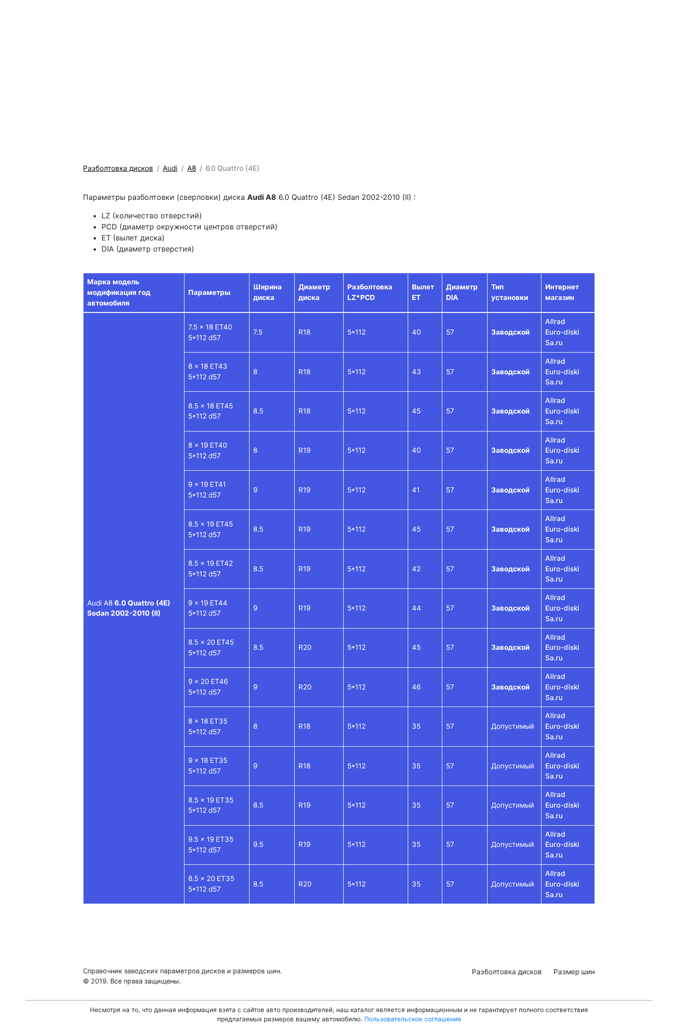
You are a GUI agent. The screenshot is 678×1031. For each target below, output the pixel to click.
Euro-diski (562, 332)
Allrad (555, 321)
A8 (191, 168)
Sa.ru (554, 342)
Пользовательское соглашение (412, 1019)
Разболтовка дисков (492, 23)
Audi (170, 168)
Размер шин (566, 23)
